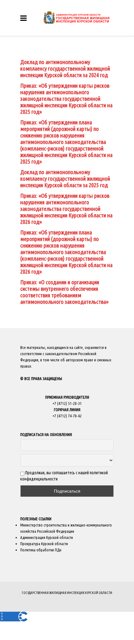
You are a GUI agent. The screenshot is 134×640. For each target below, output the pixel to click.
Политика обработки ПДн (40, 550)
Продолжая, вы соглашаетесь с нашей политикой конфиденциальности (64, 475)
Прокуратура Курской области (44, 543)
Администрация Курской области (46, 537)
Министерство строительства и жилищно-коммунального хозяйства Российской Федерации (66, 528)
